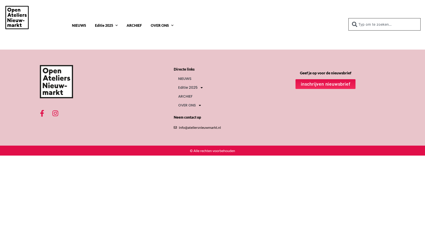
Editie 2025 (104, 25)
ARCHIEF (134, 25)
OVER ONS (160, 25)
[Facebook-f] (42, 113)
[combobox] (384, 24)
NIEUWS (79, 25)
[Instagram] (55, 113)
